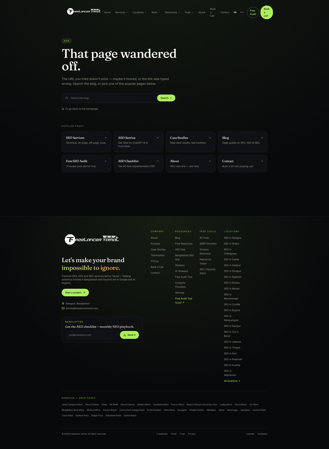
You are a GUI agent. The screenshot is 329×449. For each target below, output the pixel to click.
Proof (173, 434)
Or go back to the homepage (81, 108)
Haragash (182, 410)
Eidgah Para (97, 415)
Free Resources (183, 243)
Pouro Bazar (241, 404)
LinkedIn (250, 434)
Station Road (130, 415)
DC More (254, 404)
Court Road (67, 415)
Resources (171, 12)
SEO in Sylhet (231, 259)
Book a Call (213, 12)
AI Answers (181, 271)
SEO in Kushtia (232, 365)
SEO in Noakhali (233, 359)
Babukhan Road (113, 415)
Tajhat (221, 410)
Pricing (155, 261)
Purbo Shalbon (154, 410)
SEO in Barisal (231, 288)
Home (107, 12)
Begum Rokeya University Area (202, 404)
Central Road (259, 410)
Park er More (177, 404)
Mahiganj (211, 410)
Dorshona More (160, 404)
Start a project (73, 292)
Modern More (144, 404)
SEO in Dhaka (231, 243)
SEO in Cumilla (232, 304)
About (201, 12)
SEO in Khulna (232, 282)
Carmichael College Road (132, 410)
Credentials (162, 434)
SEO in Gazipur (232, 325)
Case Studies (158, 249)
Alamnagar (232, 410)
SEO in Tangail (232, 347)
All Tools (204, 237)
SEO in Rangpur (233, 237)
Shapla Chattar (197, 410)
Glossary (180, 265)
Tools (188, 12)
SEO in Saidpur (232, 265)
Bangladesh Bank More (73, 410)
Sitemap (179, 292)
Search (164, 97)
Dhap (104, 404)
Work (154, 12)
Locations (138, 12)
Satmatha (245, 410)
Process (155, 243)
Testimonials (157, 255)
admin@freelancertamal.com (82, 308)
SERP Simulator (208, 243)
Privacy (192, 434)
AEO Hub (180, 249)
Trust (182, 434)
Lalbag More (226, 404)
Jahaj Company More (72, 404)
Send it (131, 334)
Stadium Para (82, 415)
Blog (177, 237)
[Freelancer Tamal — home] (83, 12)
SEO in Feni (230, 353)
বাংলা (241, 12)
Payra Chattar (92, 404)
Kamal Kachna (128, 404)
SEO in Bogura (232, 310)
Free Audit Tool (183, 276)
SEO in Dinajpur (232, 271)
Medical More (93, 410)
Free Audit (253, 12)
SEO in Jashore (232, 341)
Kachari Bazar (110, 410)
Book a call (267, 12)
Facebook (262, 434)
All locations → (232, 380)
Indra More (169, 410)
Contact (225, 12)
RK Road (114, 404)
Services (120, 12)
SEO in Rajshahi (232, 276)
